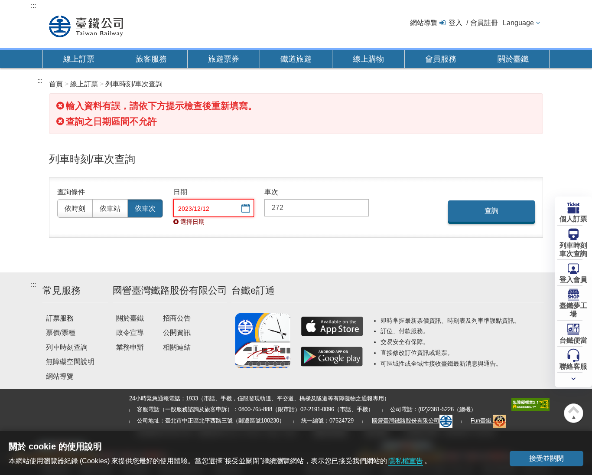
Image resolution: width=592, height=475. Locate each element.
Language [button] (518, 22)
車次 (271, 192)
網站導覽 (424, 22)
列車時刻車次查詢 (573, 249)
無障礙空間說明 (70, 361)
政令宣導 (130, 332)
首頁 (56, 84)
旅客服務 (151, 59)
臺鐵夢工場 (573, 310)
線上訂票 (78, 59)
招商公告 (177, 318)
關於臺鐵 (513, 59)
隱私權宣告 (405, 461)
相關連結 (177, 347)
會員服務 (440, 59)
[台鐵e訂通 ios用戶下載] (332, 326)
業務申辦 (130, 347)
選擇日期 (245, 209)
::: (33, 5)
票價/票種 (60, 332)
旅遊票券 (223, 59)
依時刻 (75, 208)
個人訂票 (573, 219)
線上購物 (368, 59)
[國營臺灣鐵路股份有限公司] (86, 25)
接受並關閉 (546, 458)
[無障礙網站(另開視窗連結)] (530, 403)
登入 (455, 22)
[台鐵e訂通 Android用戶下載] (332, 357)
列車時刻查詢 (67, 347)
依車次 (145, 208)
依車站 (110, 208)
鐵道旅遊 (296, 59)
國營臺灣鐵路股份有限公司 (405, 420)
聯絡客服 (573, 366)
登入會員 (573, 279)
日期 (180, 192)
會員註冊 (484, 22)
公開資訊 (177, 332)
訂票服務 (60, 318)
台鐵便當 (573, 340)
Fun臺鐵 (482, 420)
